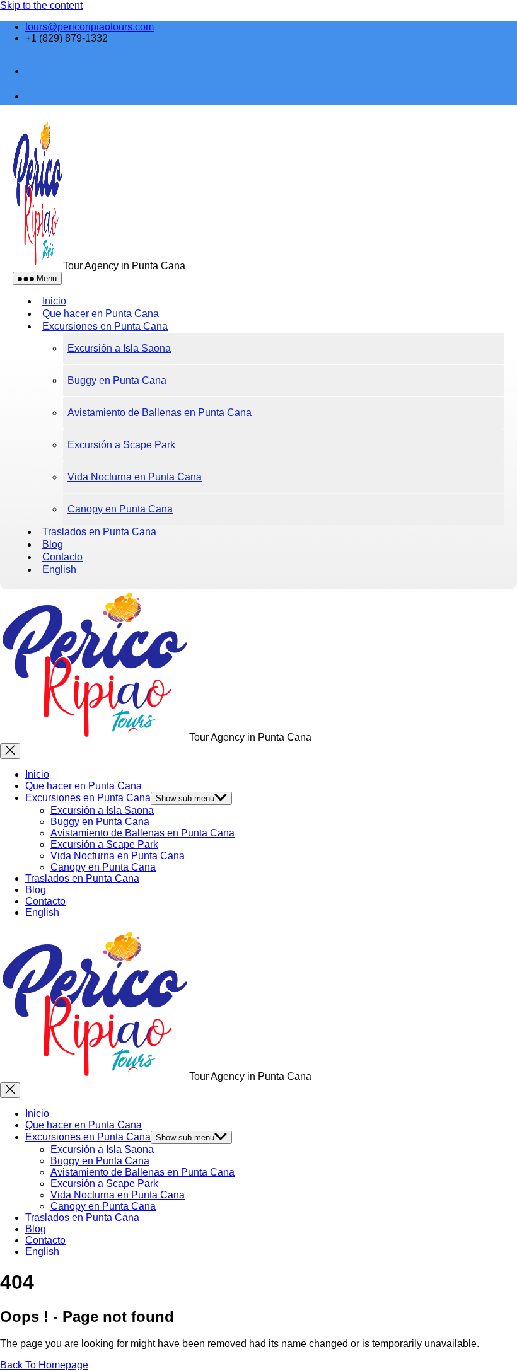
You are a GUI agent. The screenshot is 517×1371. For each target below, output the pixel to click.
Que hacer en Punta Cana (83, 785)
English (59, 569)
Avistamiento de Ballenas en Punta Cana (159, 412)
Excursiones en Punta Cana (105, 326)
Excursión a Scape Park (121, 444)
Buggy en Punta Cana (116, 380)
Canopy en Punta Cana (120, 509)
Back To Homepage (44, 1365)
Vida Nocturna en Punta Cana (134, 476)
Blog (35, 889)
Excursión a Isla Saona (119, 348)
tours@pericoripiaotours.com (89, 26)
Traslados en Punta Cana (99, 531)
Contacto (45, 901)
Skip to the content (41, 5)
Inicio (37, 774)
